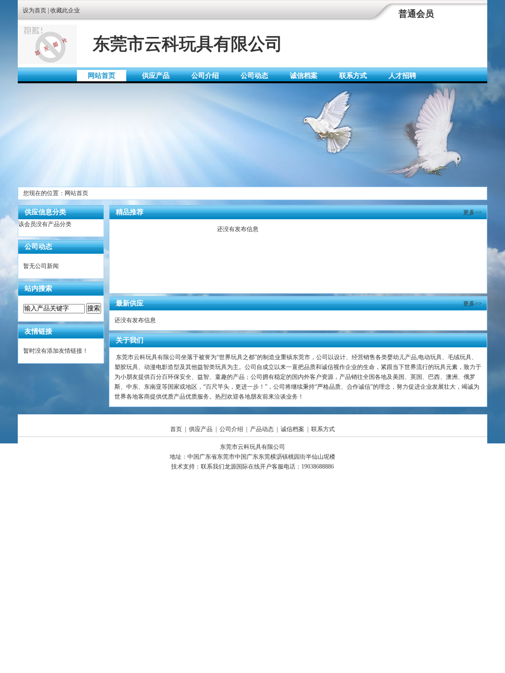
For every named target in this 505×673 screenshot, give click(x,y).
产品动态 (262, 429)
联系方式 (353, 75)
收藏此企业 (65, 10)
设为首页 (34, 10)
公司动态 (254, 75)
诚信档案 (304, 75)
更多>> (472, 212)
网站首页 (101, 75)
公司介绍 (205, 75)
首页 (176, 429)
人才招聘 (402, 75)
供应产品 (156, 75)
